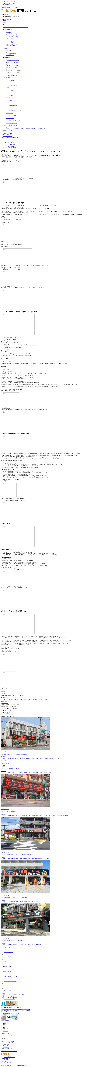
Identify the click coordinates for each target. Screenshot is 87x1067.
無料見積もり (7, 20)
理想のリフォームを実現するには (14, 36)
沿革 (7, 52)
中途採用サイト (10, 55)
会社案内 (6, 48)
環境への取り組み (10, 45)
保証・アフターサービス (12, 44)
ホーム (5, 1038)
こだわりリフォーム (10, 125)
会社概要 (8, 50)
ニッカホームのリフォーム (15, 27)
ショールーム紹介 (11, 137)
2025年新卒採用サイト (9, 1057)
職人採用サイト (7, 1059)
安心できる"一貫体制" (11, 34)
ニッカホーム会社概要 (9, 3)
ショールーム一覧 (8, 4)
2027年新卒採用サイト (11, 53)
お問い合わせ (7, 19)
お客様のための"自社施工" (12, 33)
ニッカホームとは (8, 29)
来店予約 (6, 22)
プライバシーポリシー (9, 1061)
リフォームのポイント (10, 75)
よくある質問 (9, 42)
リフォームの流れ (10, 41)
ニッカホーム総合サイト (10, 1)
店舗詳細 (3, 691)
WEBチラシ (7, 133)
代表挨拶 (8, 32)
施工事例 (7, 134)
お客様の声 (7, 136)
